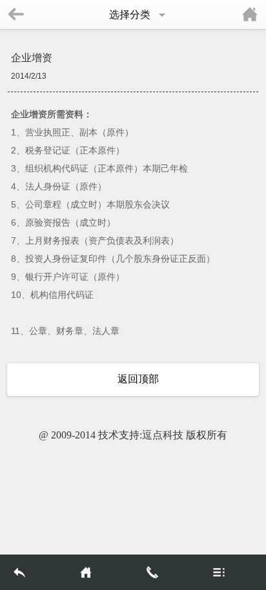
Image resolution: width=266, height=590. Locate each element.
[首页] (99, 572)
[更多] (233, 572)
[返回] (33, 572)
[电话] (166, 572)
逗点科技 (162, 434)
